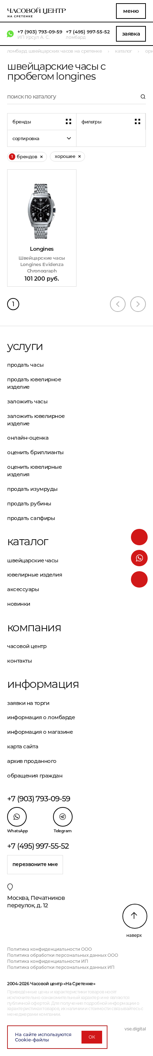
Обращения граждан (34, 775)
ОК (92, 1037)
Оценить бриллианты (35, 452)
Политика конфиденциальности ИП (47, 961)
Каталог (27, 541)
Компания (34, 627)
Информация (41, 684)
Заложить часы (27, 401)
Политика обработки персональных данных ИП (61, 967)
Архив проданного (32, 761)
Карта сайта (22, 746)
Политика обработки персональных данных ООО (62, 955)
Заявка (131, 33)
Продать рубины (29, 503)
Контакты (19, 660)
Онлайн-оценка (27, 437)
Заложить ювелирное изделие (36, 420)
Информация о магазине (40, 731)
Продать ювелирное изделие (34, 383)
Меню (130, 10)
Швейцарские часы (32, 560)
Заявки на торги (28, 703)
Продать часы (25, 364)
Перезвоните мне (35, 864)
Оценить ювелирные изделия (34, 470)
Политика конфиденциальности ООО (49, 949)
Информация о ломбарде (41, 717)
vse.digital (135, 1028)
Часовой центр (26, 646)
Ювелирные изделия (34, 574)
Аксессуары (23, 589)
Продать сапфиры (31, 518)
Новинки (18, 603)
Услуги (25, 346)
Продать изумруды (32, 488)
